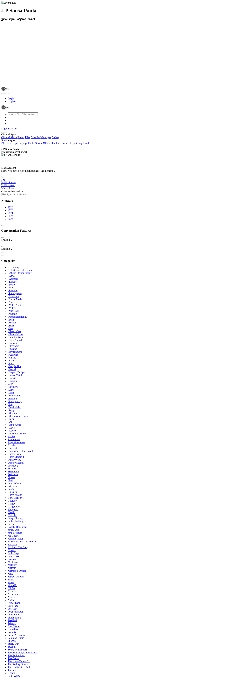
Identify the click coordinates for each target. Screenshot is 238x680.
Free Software (15, 483)
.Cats (10, 328)
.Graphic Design (16, 372)
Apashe (12, 445)
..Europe (12, 281)
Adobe (11, 436)
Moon (11, 582)
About (13, 137)
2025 (10, 210)
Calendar (35, 137)
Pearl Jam (13, 605)
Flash (10, 480)
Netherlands (14, 594)
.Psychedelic (14, 407)
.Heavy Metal (15, 375)
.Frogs (11, 360)
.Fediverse (13, 354)
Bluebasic (13, 448)
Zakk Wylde (14, 675)
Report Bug (76, 143)
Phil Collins (14, 614)
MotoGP (12, 585)
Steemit (11, 646)
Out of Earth (14, 602)
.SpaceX (12, 430)
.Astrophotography (17, 316)
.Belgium (12, 322)
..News (11, 287)
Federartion (13, 471)
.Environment (15, 351)
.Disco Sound (15, 340)
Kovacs (12, 550)
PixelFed (12, 620)
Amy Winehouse (16, 442)
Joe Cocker (13, 535)
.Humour (12, 381)
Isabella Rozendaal (17, 527)
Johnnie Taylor (15, 538)
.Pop (10, 404)
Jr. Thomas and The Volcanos (23, 541)
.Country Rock (15, 337)
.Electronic (13, 346)
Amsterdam (14, 439)
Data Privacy (14, 459)
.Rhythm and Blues (18, 416)
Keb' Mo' (12, 544)
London (12, 559)
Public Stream (35, 143)
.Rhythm (12, 413)
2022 (10, 219)
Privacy (12, 623)
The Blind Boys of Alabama (22, 652)
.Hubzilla (12, 378)
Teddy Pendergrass (17, 649)
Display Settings (16, 462)
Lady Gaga (13, 553)
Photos (20, 137)
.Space (11, 427)
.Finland (12, 357)
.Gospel (12, 369)
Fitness (11, 477)
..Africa (12, 275)
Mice (10, 573)
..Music (11, 284)
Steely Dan (13, 643)
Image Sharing (15, 518)
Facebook (13, 465)
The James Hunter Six (19, 661)
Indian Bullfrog (15, 521)
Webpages (45, 137)
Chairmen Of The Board (20, 451)
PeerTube (12, 608)
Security (12, 632)
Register (12, 101)
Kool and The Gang (18, 547)
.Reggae (12, 410)
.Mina (11, 392)
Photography (14, 617)
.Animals (12, 313)
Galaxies (12, 492)
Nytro (11, 600)
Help (14, 143)
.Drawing (12, 343)
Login (11, 98)
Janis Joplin (14, 529)
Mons (11, 579)
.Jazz (10, 383)
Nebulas (12, 591)
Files (27, 137)
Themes (12, 670)
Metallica (12, 565)
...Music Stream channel (20, 273)
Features (12, 468)
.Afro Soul (13, 311)
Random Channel (60, 143)
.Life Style (13, 386)
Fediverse (13, 474)
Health (11, 512)
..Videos (12, 308)
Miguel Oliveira (16, 576)
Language (22, 143)
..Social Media (15, 299)
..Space (11, 302)
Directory (6, 143)
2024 (10, 213)
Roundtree (13, 629)
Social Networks (16, 635)
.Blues (11, 325)
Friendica (12, 486)
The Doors (13, 658)
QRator (47, 143)
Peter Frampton (15, 611)
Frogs (11, 489)
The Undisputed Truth (19, 667)
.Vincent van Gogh (17, 433)
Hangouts (13, 509)
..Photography (15, 293)
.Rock (11, 419)
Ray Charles (14, 626)
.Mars (11, 389)
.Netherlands (14, 395)
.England (12, 348)
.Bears (11, 319)
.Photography (15, 401)
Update (11, 673)
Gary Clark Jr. (15, 497)
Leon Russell (14, 556)
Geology (12, 500)
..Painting (12, 290)
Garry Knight (15, 494)
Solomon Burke (16, 638)
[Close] (6, 132)
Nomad (11, 597)
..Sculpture (13, 296)
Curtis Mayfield (16, 456)
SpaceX (12, 640)
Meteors (12, 567)
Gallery (55, 137)
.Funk (11, 363)
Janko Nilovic (15, 532)
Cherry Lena (14, 454)
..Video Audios (15, 305)
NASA (11, 588)
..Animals (13, 278)
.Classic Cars (14, 331)
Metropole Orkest (17, 570)
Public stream (8, 185)
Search (86, 143)
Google (11, 503)
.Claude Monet (15, 334)
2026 (10, 207)
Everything (13, 267)
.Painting (12, 398)
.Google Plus (14, 366)
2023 (10, 216)
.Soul (10, 421)
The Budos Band (16, 655)
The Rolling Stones (18, 664)
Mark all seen (8, 188)
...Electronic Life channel (21, 270)
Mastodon (13, 562)
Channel (5, 137)
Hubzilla (12, 515)
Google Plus (14, 506)
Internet (12, 524)
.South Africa (14, 424)
